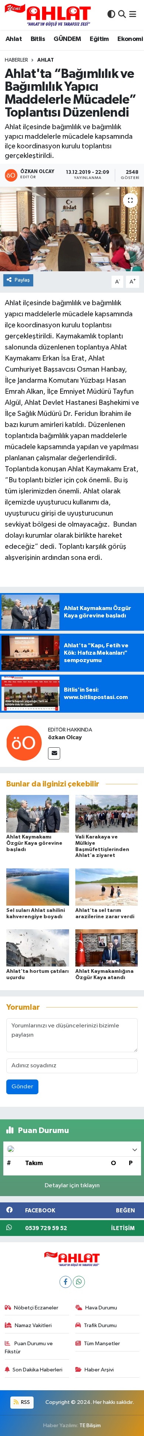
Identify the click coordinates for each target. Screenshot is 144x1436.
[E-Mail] (54, 753)
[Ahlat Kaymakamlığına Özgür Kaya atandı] (106, 948)
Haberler (16, 60)
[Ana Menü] (132, 15)
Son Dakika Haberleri (37, 1370)
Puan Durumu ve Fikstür (29, 1347)
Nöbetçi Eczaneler (36, 1308)
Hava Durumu (101, 1308)
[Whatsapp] (79, 1282)
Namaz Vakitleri (33, 1325)
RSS (25, 1402)
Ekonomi (130, 39)
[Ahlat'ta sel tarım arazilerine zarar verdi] (106, 887)
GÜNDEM (67, 39)
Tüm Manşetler (102, 1343)
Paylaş (22, 280)
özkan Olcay (65, 737)
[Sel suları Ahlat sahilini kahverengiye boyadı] (37, 887)
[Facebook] (65, 1282)
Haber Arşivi (99, 1370)
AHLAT (45, 60)
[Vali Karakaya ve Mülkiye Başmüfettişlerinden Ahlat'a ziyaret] (106, 813)
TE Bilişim (90, 1425)
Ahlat (14, 39)
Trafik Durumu (100, 1325)
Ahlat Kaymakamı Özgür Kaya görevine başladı (34, 843)
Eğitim (99, 39)
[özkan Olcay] (24, 743)
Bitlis (38, 39)
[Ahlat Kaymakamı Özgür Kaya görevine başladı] (37, 813)
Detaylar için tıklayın (72, 1185)
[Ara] (122, 15)
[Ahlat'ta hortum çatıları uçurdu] (37, 948)
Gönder (22, 1087)
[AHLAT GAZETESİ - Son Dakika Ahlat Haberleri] (48, 14)
